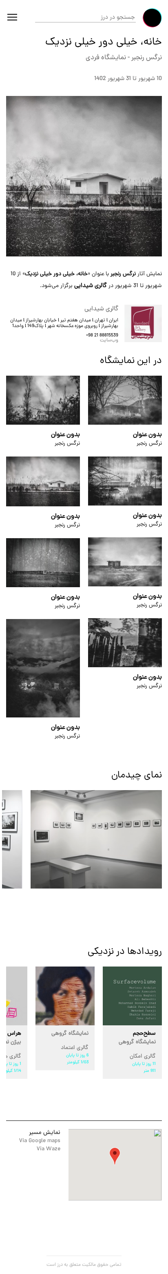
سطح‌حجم (137, 1038)
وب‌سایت (109, 340)
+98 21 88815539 (102, 335)
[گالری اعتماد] (65, 996)
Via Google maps (39, 1141)
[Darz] (152, 17)
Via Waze (48, 1149)
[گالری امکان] (132, 996)
